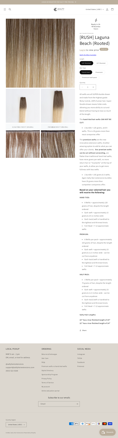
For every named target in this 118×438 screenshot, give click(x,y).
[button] (4, 9)
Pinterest (80, 366)
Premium (100, 72)
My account (46, 387)
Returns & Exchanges (49, 354)
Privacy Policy (47, 378)
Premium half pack (90, 78)
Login (83, 50)
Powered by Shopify (30, 433)
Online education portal (51, 391)
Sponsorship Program (50, 374)
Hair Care (45, 358)
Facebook (81, 362)
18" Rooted (87, 63)
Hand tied (87, 72)
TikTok (79, 358)
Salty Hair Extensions (17, 433)
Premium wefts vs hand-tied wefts (54, 366)
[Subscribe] (77, 404)
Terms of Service (48, 383)
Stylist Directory (47, 370)
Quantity (82, 83)
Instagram (81, 354)
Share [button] (84, 330)
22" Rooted (102, 63)
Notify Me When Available (88, 55)
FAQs (43, 362)
